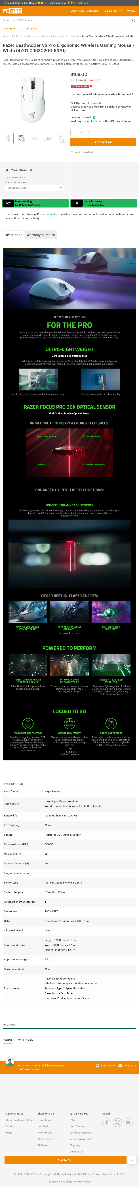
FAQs (72, 1119)
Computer (10, 28)
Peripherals (32, 36)
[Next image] (63, 139)
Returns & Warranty (81, 1138)
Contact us (129, 1065)
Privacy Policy (82, 1181)
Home (5, 36)
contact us (52, 213)
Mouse (75, 36)
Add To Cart (103, 142)
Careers (10, 1126)
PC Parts (17, 36)
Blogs (8, 1132)
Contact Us (76, 1151)
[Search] (133, 20)
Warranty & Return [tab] (41, 234)
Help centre (108, 1065)
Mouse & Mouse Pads (55, 36)
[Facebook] (107, 1126)
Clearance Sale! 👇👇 (60, 2)
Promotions (44, 1119)
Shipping (75, 1145)
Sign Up (117, 10)
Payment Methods (80, 1132)
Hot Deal (42, 1126)
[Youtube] (129, 1126)
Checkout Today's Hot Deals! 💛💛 (23, 2)
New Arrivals (44, 1132)
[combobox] (69, 19)
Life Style (31, 28)
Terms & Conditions (60, 1181)
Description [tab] (13, 234)
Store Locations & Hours (19, 1119)
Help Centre (77, 1126)
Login (107, 10)
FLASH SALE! (81, 2)
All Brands (43, 1145)
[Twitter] (118, 1126)
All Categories (45, 1138)
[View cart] (128, 10)
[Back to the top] (132, 1160)
